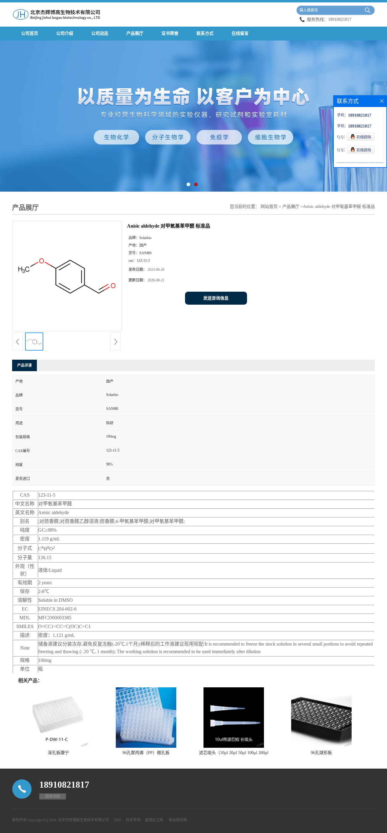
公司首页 (29, 33)
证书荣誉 (169, 33)
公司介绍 (64, 33)
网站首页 (269, 206)
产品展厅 (134, 33)
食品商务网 (178, 820)
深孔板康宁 (58, 752)
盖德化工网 (154, 820)
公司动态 (99, 33)
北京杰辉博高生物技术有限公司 (83, 820)
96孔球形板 (321, 752)
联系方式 (205, 33)
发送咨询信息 (216, 298)
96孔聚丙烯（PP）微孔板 (146, 752)
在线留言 (240, 33)
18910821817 (339, 19)
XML (118, 820)
